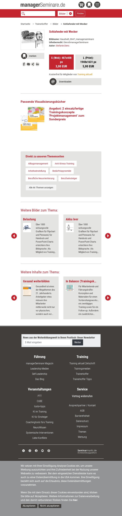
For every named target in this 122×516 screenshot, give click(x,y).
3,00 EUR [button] (61, 62)
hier (75, 500)
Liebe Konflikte (39, 437)
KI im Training (40, 411)
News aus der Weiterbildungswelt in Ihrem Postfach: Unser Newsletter (59, 337)
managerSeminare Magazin (39, 363)
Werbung (82, 436)
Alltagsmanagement (38, 163)
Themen (82, 431)
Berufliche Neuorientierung (41, 178)
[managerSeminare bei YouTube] (42, 450)
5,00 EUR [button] (88, 62)
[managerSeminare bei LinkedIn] (23, 450)
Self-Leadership (39, 373)
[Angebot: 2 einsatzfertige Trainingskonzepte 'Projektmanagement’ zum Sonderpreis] (32, 118)
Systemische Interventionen (39, 432)
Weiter (77, 342)
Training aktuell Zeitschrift (82, 363)
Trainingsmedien (82, 368)
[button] (32, 56)
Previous (14, 236)
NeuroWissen (39, 427)
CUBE (39, 401)
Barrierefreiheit (82, 415)
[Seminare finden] (87, 451)
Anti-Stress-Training (64, 163)
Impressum (82, 426)
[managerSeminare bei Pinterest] (49, 450)
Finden (80, 13)
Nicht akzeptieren (49, 505)
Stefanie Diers (62, 45)
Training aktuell (84, 74)
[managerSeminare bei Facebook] (36, 450)
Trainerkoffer (41, 24)
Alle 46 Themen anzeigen (41, 187)
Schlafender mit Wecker (75, 24)
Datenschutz (82, 421)
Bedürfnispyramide (61, 171)
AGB (82, 410)
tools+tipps (39, 406)
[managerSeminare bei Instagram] (30, 450)
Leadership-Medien (39, 368)
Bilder (55, 24)
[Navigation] (97, 5)
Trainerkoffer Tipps (82, 379)
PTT (40, 395)
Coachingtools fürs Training (39, 422)
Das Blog (39, 379)
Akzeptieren (29, 505)
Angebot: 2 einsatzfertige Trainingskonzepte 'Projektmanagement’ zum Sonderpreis (66, 114)
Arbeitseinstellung (37, 171)
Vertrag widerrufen (82, 396)
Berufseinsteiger (69, 178)
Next (108, 236)
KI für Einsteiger (40, 416)
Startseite (25, 24)
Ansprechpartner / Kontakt (82, 405)
